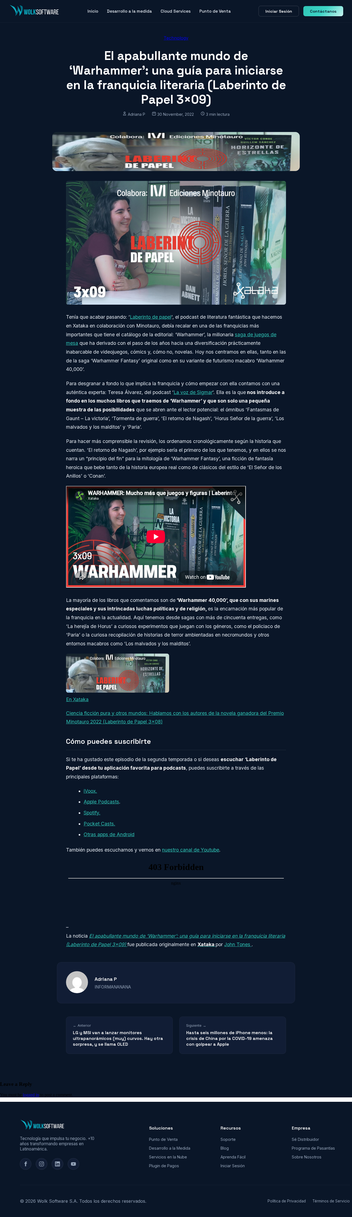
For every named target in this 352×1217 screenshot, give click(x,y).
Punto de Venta (215, 11)
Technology (176, 38)
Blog (225, 1148)
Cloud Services (176, 11)
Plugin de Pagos (164, 1165)
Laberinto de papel (150, 317)
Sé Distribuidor (305, 1139)
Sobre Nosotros (306, 1157)
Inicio (92, 11)
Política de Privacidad (287, 1201)
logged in (31, 1094)
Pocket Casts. (99, 824)
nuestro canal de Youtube (190, 850)
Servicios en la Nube (168, 1157)
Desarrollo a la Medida (169, 1148)
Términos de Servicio (331, 1201)
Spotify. (92, 813)
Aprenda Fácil (233, 1157)
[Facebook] (25, 1164)
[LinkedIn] (57, 1164)
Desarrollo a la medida (129, 11)
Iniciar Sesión (278, 11)
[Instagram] (41, 1164)
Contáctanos (323, 11)
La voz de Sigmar (193, 392)
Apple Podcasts (101, 802)
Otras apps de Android (109, 834)
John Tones (238, 944)
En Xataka (77, 699)
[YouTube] (73, 1164)
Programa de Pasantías (313, 1148)
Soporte (228, 1139)
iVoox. (90, 791)
